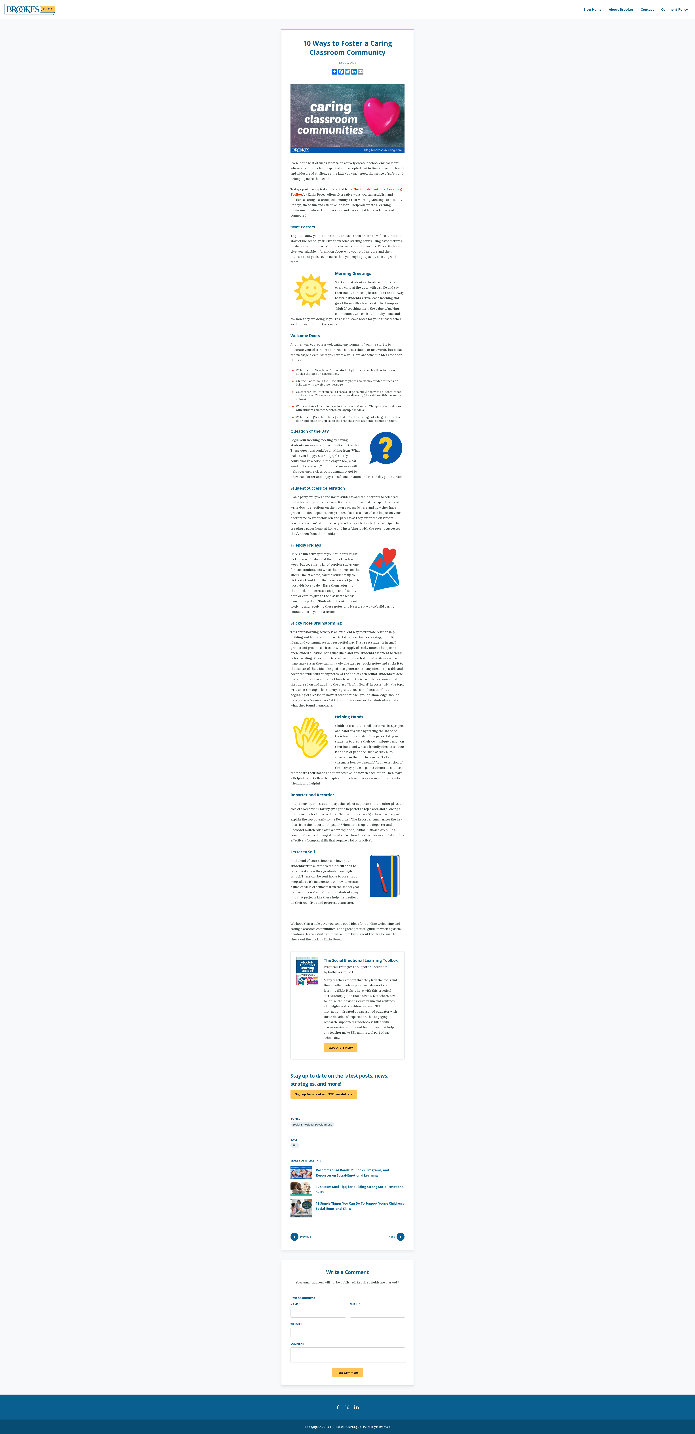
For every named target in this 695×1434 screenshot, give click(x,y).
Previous (305, 1236)
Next (392, 1236)
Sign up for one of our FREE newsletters (323, 1094)
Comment (297, 1343)
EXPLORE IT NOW (340, 1048)
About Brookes (621, 9)
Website (296, 1324)
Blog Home (592, 9)
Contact (647, 9)
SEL (295, 1145)
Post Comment (348, 1373)
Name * (295, 1304)
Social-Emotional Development (312, 1124)
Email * (355, 1304)
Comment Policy (674, 9)
